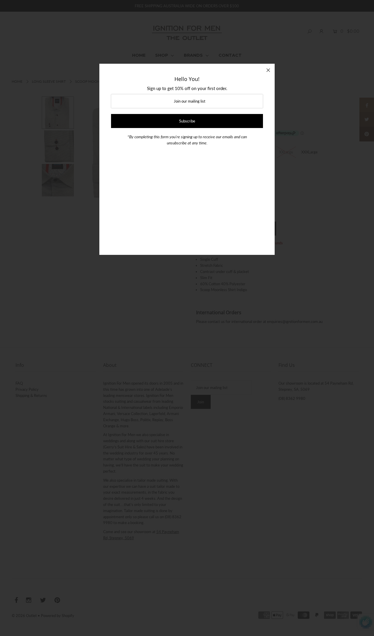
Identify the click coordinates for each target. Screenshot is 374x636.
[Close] (268, 70)
